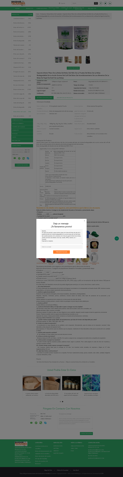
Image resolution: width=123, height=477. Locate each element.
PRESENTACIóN (61, 252)
